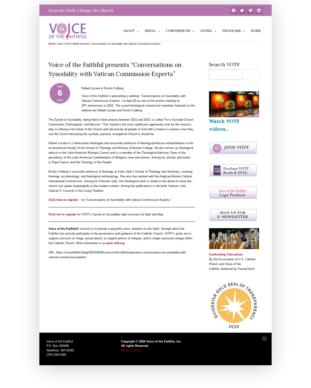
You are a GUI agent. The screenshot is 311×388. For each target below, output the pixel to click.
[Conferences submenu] (193, 31)
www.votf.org (115, 243)
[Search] (252, 74)
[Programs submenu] (244, 31)
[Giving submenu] (215, 31)
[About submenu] (138, 31)
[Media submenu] (159, 31)
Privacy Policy (131, 350)
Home (52, 43)
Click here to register (63, 200)
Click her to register (62, 214)
